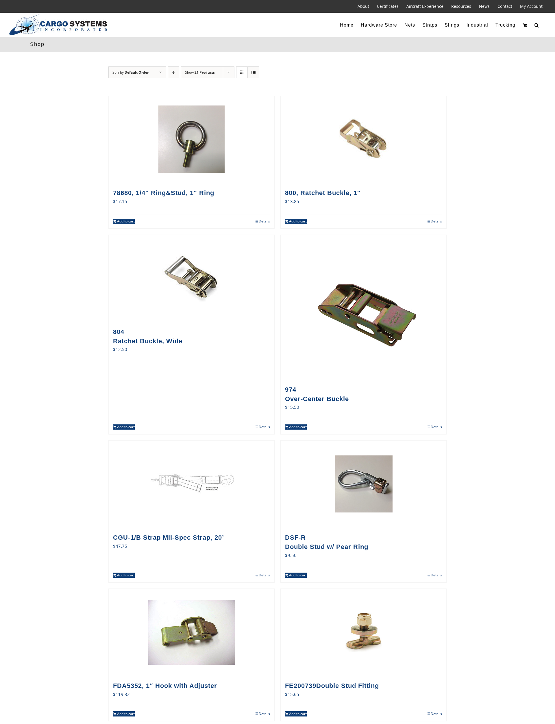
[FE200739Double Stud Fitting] (363, 632)
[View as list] (253, 72)
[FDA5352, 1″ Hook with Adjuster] (191, 632)
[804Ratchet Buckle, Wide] (191, 278)
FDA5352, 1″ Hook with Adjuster (165, 685)
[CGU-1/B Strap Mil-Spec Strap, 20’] (191, 484)
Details (264, 221)
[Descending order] (173, 72)
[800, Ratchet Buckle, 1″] (363, 139)
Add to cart (126, 221)
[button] (536, 25)
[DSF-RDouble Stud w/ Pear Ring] (363, 484)
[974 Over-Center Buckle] (363, 307)
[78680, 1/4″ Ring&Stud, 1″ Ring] (191, 139)
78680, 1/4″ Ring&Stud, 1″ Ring (163, 192)
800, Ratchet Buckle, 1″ (323, 192)
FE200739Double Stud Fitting (332, 685)
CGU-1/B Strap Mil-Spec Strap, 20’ (168, 537)
